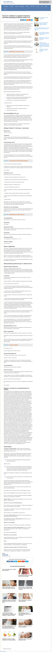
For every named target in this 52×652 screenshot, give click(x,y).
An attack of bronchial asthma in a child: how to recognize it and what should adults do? (42, 28)
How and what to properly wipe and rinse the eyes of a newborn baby (44, 33)
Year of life (33, 6)
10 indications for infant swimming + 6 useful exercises (43, 50)
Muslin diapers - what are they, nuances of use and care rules (44, 38)
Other (5, 9)
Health (16, 6)
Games (38, 6)
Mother (27, 6)
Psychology (22, 6)
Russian (1, 651)
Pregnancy (6, 6)
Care (42, 6)
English (4, 651)
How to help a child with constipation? (43, 18)
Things (46, 6)
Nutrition (11, 6)
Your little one (7, 2)
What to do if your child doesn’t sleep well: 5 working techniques (43, 23)
